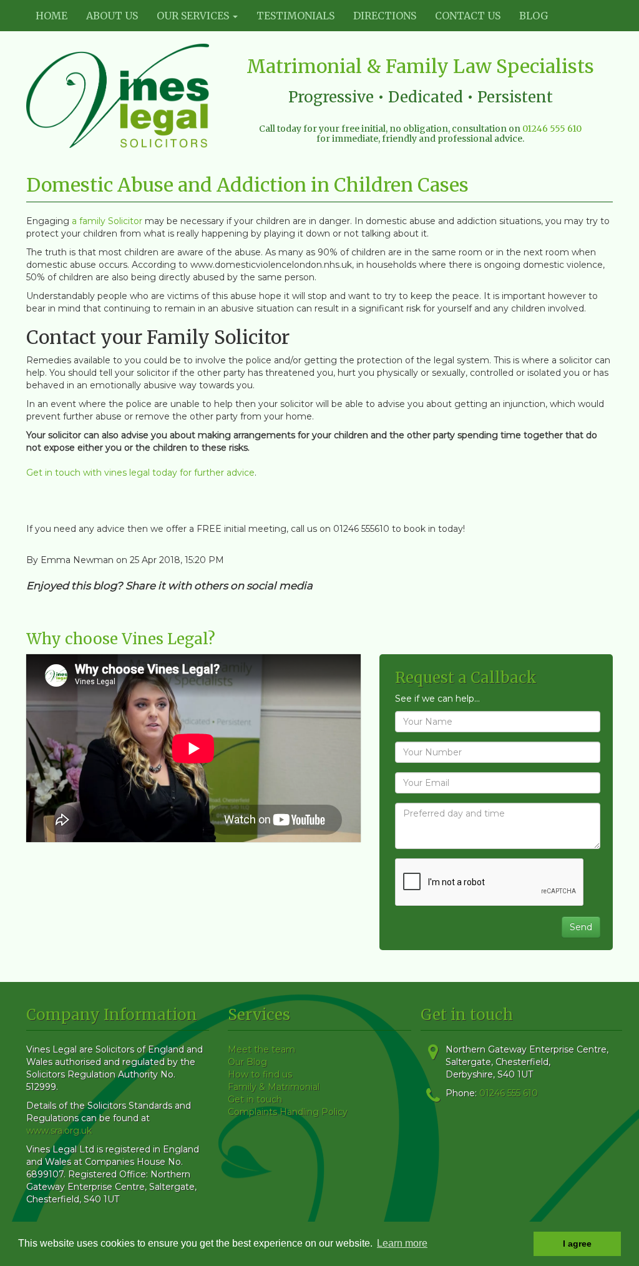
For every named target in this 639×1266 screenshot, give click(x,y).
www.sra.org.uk (59, 1130)
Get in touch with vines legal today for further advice (140, 472)
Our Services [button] (194, 15)
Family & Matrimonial (274, 1086)
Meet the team (261, 1049)
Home (51, 15)
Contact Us (467, 15)
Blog (533, 15)
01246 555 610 (552, 128)
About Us (112, 15)
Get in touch (255, 1099)
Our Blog (247, 1061)
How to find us (260, 1074)
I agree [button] (577, 1244)
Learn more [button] (402, 1243)
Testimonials (295, 15)
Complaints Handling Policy (288, 1111)
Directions (384, 15)
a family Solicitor (107, 221)
